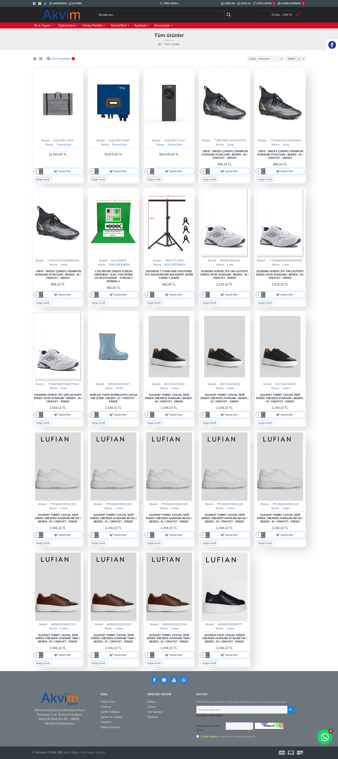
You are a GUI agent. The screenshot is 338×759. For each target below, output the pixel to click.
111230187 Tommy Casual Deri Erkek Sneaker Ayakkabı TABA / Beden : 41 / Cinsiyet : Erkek (113, 638)
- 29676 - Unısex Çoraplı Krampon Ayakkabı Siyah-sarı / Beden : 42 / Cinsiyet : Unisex (224, 154)
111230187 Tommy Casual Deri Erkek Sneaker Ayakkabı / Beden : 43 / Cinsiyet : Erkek (280, 398)
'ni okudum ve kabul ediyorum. (228, 736)
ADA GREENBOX (119, 264)
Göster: (292, 58)
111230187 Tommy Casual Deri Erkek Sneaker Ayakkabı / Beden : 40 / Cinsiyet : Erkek (169, 398)
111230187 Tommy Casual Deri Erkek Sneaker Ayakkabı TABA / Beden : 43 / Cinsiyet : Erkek (169, 638)
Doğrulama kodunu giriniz (208, 727)
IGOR (119, 388)
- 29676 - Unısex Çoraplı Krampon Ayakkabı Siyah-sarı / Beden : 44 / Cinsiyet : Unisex (58, 274)
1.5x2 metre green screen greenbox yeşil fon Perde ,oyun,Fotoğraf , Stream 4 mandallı (113, 276)
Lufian (175, 388)
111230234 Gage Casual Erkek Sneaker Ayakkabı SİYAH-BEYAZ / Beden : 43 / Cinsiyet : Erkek (224, 638)
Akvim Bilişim (71, 752)
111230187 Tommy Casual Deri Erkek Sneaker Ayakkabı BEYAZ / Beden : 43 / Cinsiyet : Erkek (224, 518)
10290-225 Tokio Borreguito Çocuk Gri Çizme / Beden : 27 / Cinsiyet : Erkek (113, 398)
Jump (230, 144)
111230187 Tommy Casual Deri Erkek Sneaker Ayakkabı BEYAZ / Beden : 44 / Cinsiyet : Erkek (280, 518)
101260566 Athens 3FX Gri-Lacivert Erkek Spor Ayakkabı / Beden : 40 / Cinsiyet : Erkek (224, 274)
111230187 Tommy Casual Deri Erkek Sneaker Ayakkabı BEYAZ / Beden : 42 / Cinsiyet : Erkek (169, 518)
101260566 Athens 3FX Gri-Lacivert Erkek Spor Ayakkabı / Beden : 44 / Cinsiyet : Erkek (58, 398)
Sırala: (252, 58)
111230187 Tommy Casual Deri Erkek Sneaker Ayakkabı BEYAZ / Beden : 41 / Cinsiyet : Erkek (113, 518)
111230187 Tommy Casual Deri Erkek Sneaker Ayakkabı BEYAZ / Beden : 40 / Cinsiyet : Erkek (58, 518)
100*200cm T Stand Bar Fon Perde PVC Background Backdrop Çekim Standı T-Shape (169, 274)
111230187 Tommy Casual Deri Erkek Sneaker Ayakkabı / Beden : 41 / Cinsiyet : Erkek (224, 398)
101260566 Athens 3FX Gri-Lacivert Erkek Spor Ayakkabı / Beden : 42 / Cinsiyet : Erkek (280, 274)
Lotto (230, 264)
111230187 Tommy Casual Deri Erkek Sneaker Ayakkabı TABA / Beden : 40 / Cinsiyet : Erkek (58, 638)
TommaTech (63, 144)
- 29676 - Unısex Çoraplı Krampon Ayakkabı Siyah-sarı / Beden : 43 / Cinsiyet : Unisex (280, 154)
